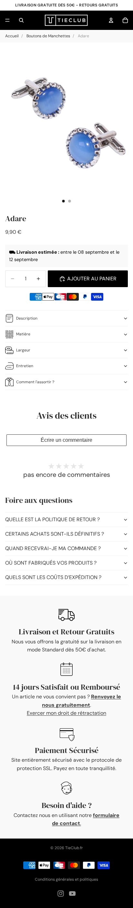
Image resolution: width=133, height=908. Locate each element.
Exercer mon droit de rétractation (66, 713)
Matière (23, 334)
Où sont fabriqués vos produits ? (51, 562)
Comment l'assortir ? (35, 382)
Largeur (23, 350)
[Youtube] (72, 893)
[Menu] (7, 20)
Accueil (12, 36)
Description (26, 318)
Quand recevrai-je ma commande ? (53, 548)
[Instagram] (61, 893)
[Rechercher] (21, 20)
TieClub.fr (74, 847)
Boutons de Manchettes (48, 36)
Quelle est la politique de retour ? (52, 519)
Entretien (24, 365)
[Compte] (111, 20)
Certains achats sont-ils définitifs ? (54, 534)
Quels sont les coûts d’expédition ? (53, 577)
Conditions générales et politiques (66, 879)
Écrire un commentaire (66, 440)
